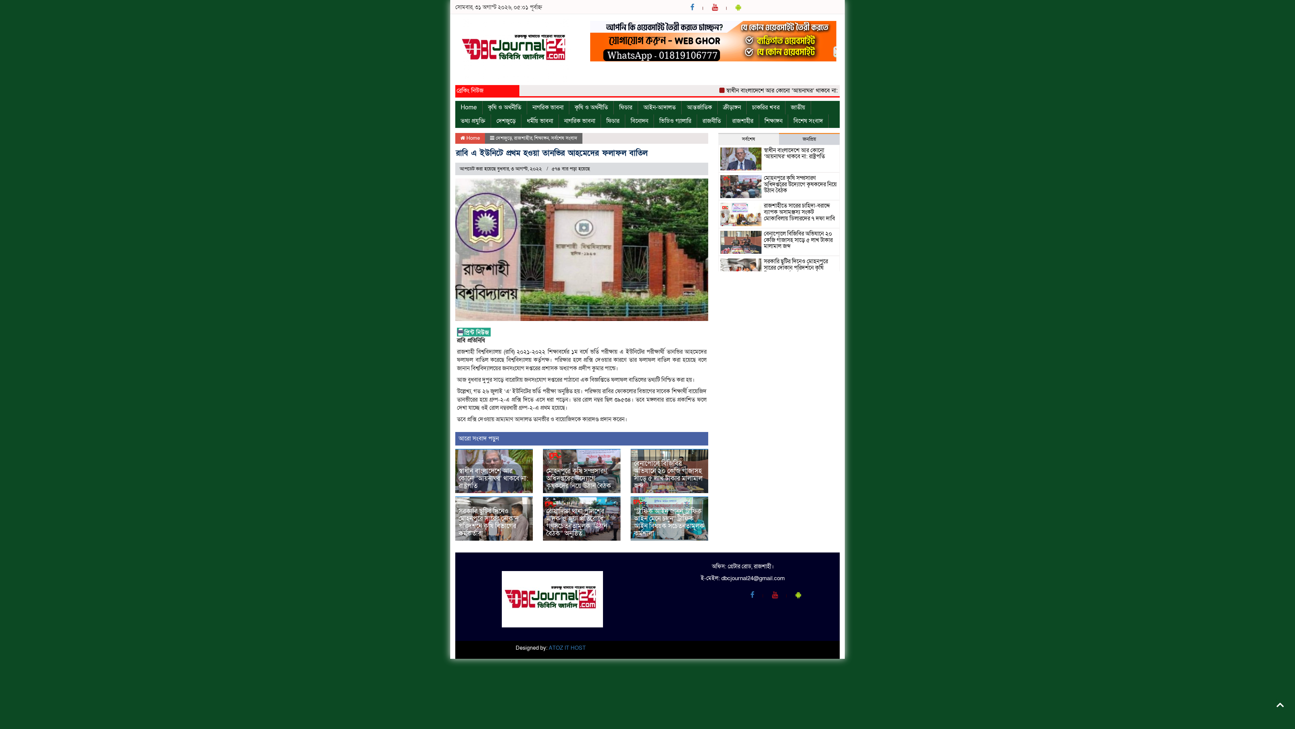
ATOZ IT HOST (567, 648)
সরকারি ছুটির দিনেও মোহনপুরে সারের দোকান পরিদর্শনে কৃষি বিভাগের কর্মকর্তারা (488, 522)
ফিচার (625, 107)
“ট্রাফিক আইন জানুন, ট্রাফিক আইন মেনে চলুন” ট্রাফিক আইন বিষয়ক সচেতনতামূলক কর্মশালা (669, 522)
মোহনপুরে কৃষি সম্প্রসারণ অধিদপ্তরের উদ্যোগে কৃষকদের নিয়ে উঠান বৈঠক (578, 478)
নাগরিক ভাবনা (548, 107)
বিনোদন (639, 121)
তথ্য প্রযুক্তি (473, 121)
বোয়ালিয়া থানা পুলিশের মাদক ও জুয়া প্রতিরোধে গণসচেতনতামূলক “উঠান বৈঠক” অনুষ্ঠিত (576, 522)
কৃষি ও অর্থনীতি (504, 107)
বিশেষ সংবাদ (808, 121)
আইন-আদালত (659, 107)
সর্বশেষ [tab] (748, 139)
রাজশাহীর (742, 121)
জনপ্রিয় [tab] (809, 139)
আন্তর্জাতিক (699, 107)
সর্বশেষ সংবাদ (564, 138)
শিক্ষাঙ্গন (773, 121)
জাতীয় (798, 107)
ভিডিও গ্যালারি (675, 121)
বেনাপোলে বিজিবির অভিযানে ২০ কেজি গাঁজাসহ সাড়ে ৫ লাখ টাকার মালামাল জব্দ (668, 474)
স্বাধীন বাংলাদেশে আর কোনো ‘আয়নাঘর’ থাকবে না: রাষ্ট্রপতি (769, 90)
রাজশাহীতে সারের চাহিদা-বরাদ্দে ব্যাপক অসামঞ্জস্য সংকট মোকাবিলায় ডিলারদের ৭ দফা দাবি (799, 212)
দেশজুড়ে (506, 121)
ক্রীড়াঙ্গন (732, 107)
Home (469, 107)
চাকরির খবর (766, 107)
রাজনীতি (711, 121)
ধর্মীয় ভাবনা (540, 121)
